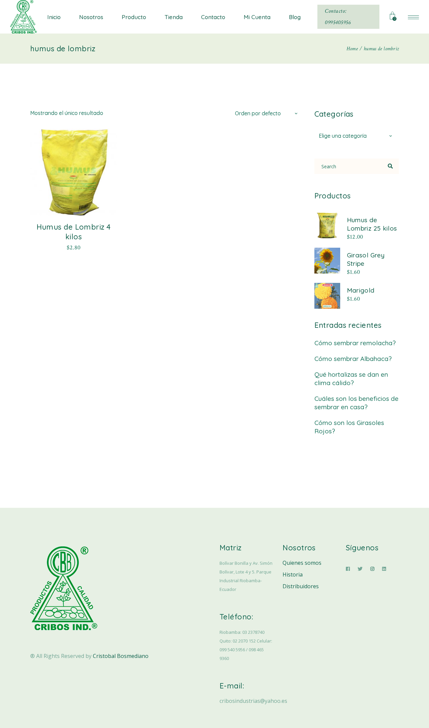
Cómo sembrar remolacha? (355, 343)
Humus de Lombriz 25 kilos (372, 224)
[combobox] (267, 113)
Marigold (361, 290)
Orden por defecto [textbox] (258, 113)
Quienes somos (302, 562)
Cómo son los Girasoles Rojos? (349, 427)
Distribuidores (301, 586)
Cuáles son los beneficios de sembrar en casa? (356, 403)
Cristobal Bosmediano (120, 656)
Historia (293, 574)
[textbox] (357, 136)
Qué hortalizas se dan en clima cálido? (351, 378)
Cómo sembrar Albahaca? (353, 359)
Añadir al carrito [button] (74, 247)
